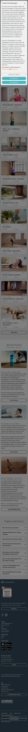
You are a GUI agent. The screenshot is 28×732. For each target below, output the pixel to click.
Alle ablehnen (14, 78)
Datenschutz (5, 69)
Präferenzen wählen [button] (14, 74)
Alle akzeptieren (14, 82)
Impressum (15, 69)
